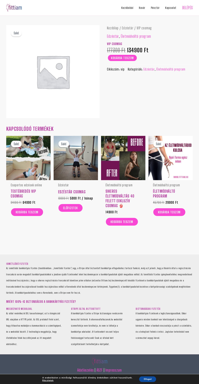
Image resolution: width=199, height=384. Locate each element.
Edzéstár (127, 28)
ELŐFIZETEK (70, 208)
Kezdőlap (113, 28)
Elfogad (147, 379)
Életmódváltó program (136, 36)
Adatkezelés (85, 370)
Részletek (48, 380)
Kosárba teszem (122, 58)
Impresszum (113, 370)
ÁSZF (100, 370)
